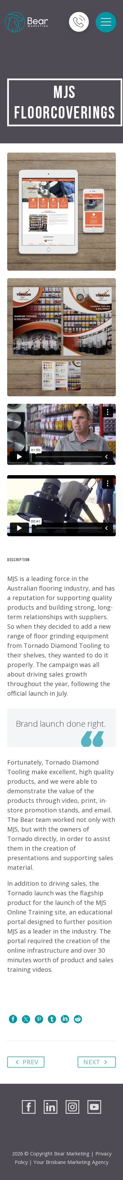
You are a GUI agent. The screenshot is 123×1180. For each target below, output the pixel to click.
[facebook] (29, 1106)
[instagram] (72, 1106)
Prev (31, 1062)
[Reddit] (78, 1019)
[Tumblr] (52, 1019)
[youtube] (94, 1106)
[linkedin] (50, 1106)
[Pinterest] (39, 1019)
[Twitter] (26, 1019)
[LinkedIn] (65, 1019)
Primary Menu (106, 22)
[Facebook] (13, 1019)
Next (91, 1062)
